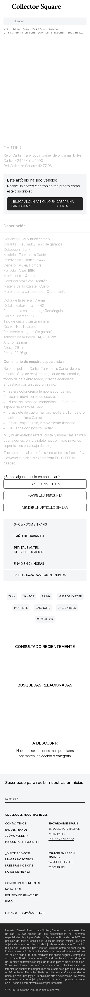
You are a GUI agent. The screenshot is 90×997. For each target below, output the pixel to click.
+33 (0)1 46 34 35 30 (61, 839)
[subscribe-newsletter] (82, 800)
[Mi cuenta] (85, 7)
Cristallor (45, 619)
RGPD (9, 901)
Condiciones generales (22, 883)
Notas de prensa (17, 871)
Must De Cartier (70, 596)
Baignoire (43, 607)
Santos (28, 596)
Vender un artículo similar (45, 507)
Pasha (46, 596)
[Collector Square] (35, 7)
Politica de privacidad (21, 895)
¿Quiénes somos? (17, 853)
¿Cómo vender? (16, 835)
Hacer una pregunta (45, 496)
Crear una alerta (45, 484)
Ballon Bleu (67, 607)
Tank (12, 596)
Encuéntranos (16, 829)
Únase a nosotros (19, 859)
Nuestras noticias (19, 865)
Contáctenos (15, 823)
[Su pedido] (78, 7)
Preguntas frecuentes (22, 841)
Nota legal (13, 889)
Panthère (21, 607)
